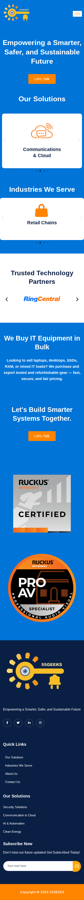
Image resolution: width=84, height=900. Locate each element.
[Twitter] (18, 723)
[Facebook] (7, 723)
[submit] (77, 866)
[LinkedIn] (29, 723)
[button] (4, 139)
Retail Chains (42, 222)
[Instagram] (40, 723)
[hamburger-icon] (77, 14)
